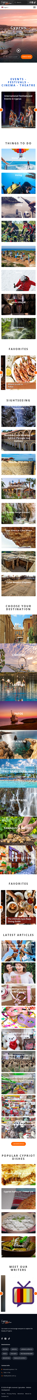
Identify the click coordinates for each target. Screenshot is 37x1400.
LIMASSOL (14, 1349)
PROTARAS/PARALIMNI (27, 1353)
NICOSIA (5, 1349)
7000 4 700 (6, 1372)
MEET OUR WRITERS (18, 1268)
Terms (3, 1394)
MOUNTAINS (6, 1358)
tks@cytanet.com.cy (10, 1376)
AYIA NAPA (14, 1353)
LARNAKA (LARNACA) (26, 1349)
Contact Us (5, 1396)
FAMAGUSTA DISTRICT (20, 1358)
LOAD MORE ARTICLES (18, 1144)
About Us (28, 1394)
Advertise (20, 1394)
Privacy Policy (11, 1394)
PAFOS (5, 1353)
